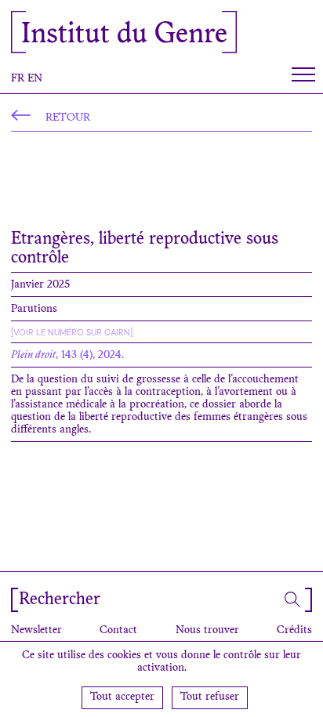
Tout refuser (209, 697)
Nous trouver (207, 630)
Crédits (294, 630)
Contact (118, 630)
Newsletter (36, 630)
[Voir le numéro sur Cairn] (71, 332)
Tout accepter (122, 697)
